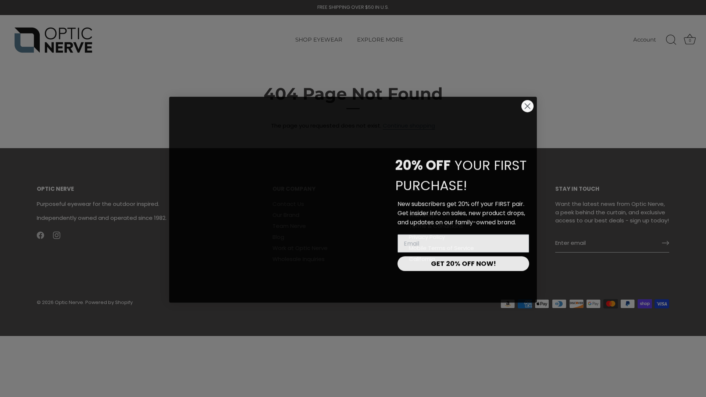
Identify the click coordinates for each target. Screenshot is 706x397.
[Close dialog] (527, 105)
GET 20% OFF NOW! (463, 262)
